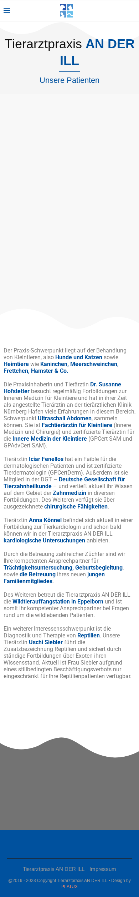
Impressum (102, 869)
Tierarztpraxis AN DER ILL (53, 869)
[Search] (131, 10)
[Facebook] (67, 844)
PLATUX (69, 886)
